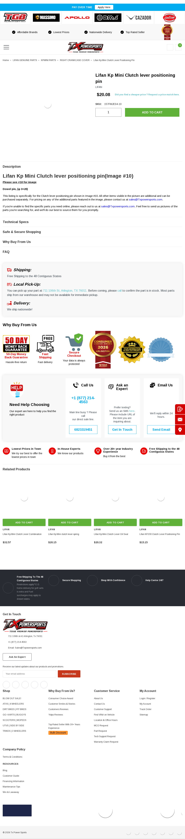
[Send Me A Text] (180, 409)
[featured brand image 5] (138, 17)
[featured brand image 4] (107, 17)
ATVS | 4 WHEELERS (13, 704)
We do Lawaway (11, 792)
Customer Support (103, 709)
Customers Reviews (58, 709)
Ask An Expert (17, 657)
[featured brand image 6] (169, 17)
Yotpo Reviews (55, 714)
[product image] (47, 105)
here (131, 411)
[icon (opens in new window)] (6, 684)
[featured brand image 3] (77, 17)
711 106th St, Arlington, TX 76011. (65, 290)
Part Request (100, 731)
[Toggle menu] (6, 47)
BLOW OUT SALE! (12, 698)
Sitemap (144, 714)
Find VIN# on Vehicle (104, 714)
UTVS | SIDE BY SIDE (13, 725)
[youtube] (60, 684)
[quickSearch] (15, 47)
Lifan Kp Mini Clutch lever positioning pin (114, 60)
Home (6, 60)
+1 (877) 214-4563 (83, 400)
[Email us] (180, 420)
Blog (5, 770)
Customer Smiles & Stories (61, 704)
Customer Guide (11, 776)
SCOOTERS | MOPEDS (14, 720)
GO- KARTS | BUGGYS (14, 714)
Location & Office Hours (105, 720)
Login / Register (147, 698)
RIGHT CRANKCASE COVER (75, 60)
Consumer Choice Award (60, 698)
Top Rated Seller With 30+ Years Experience (64, 726)
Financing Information (13, 781)
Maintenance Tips (11, 786)
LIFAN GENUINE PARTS (25, 60)
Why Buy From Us (20, 325)
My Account (145, 704)
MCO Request (101, 725)
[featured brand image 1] (46, 18)
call (119, 290)
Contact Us (99, 704)
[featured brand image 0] (15, 17)
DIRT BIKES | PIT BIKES (14, 709)
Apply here (104, 7)
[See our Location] (180, 430)
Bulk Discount (58, 732)
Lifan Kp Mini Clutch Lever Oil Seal (111, 534)
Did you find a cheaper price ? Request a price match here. (147, 94)
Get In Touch (122, 429)
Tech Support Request (104, 736)
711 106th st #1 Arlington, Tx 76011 (25, 636)
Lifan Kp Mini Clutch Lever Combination (22, 534)
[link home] (85, 47)
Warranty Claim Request (106, 742)
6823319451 (83, 429)
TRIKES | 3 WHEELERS (14, 731)
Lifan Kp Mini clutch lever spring (63, 534)
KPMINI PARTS (48, 60)
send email (161, 429)
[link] (24, 497)
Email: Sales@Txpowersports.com (25, 648)
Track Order (145, 709)
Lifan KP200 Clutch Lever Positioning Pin (159, 534)
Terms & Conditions (12, 757)
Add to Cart (24, 522)
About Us (98, 698)
